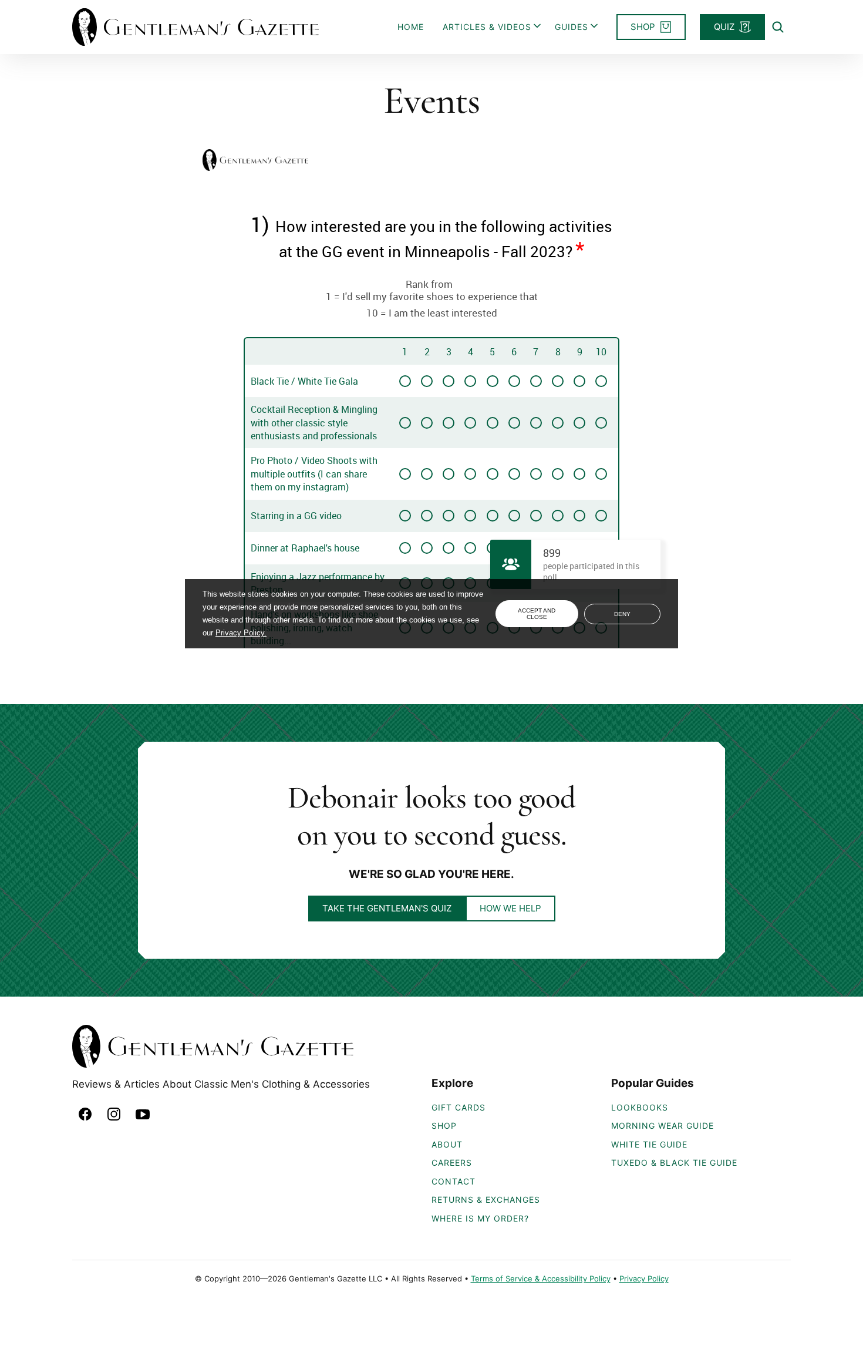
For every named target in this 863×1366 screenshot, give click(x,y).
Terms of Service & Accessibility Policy (541, 1278)
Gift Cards (459, 1107)
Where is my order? (480, 1218)
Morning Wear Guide (662, 1126)
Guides (571, 27)
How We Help (510, 908)
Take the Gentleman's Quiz (386, 908)
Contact (454, 1181)
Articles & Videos (487, 27)
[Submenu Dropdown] (537, 26)
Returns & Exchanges (486, 1199)
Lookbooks (639, 1107)
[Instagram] (114, 1114)
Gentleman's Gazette (195, 27)
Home (410, 27)
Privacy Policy (644, 1278)
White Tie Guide (649, 1144)
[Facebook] (85, 1114)
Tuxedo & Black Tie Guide (674, 1163)
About (447, 1144)
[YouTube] (143, 1114)
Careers (452, 1163)
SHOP (444, 1126)
